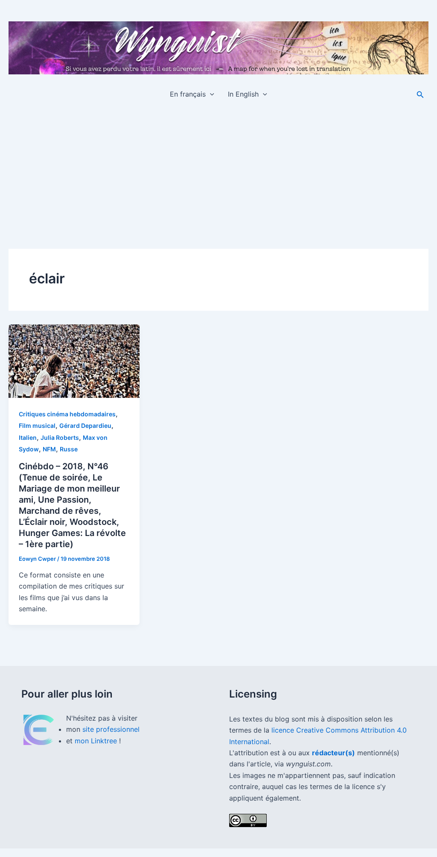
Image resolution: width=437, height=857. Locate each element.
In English (243, 94)
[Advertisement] (218, 171)
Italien (28, 437)
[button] (210, 94)
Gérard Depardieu (85, 425)
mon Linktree (97, 740)
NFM (49, 449)
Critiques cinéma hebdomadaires (67, 414)
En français (188, 94)
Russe (69, 449)
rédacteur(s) (333, 752)
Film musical (37, 425)
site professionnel (111, 729)
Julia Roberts (60, 437)
